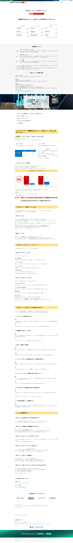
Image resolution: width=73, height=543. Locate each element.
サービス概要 (40, 2)
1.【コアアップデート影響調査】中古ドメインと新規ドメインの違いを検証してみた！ (30, 113)
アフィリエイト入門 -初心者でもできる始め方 (20, 487)
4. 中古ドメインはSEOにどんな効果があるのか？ (24, 120)
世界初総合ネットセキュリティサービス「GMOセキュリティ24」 (21, 523)
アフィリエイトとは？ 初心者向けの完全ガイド (20, 486)
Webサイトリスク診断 (35, 523)
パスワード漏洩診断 (30, 523)
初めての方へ (45, 2)
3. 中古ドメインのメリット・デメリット (23, 118)
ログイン (61, 2)
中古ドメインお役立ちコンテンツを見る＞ (20, 473)
